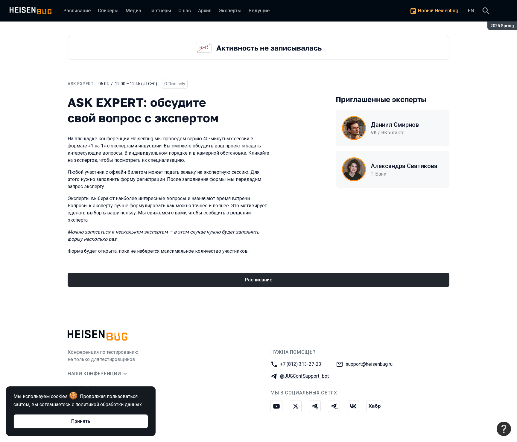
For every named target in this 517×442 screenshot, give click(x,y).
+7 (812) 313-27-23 (300, 364)
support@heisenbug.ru (369, 364)
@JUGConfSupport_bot (304, 376)
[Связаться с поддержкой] (504, 429)
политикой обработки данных (108, 404)
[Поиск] (486, 11)
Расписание (258, 280)
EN (471, 10)
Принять (80, 421)
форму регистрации (143, 179)
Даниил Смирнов (395, 124)
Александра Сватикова (404, 166)
